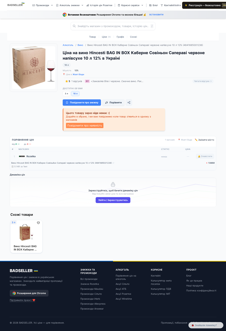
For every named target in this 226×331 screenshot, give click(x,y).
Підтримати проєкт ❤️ (22, 300)
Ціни (106, 36)
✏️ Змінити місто (204, 139)
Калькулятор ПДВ (161, 288)
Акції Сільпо (122, 283)
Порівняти (116, 102)
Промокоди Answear (92, 308)
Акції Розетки (123, 293)
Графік (120, 36)
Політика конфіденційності (201, 290)
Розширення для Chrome (31, 293)
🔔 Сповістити (205, 156)
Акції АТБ (121, 288)
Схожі (133, 36)
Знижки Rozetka (89, 283)
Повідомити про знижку (84, 102)
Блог (188, 275)
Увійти (177, 5)
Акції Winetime (124, 298)
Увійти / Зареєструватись (113, 200)
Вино (82, 45)
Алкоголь (69, 45)
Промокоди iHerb (90, 298)
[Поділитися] (129, 102)
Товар (92, 36)
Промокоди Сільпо (91, 293)
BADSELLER (21, 270)
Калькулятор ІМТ (160, 293)
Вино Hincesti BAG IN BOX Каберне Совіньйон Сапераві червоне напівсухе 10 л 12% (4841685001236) (61, 163)
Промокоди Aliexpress (92, 303)
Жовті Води (78, 74)
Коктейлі (155, 275)
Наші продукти (194, 285)
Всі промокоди (88, 279)
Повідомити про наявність (84, 125)
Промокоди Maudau (91, 288)
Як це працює (194, 280)
